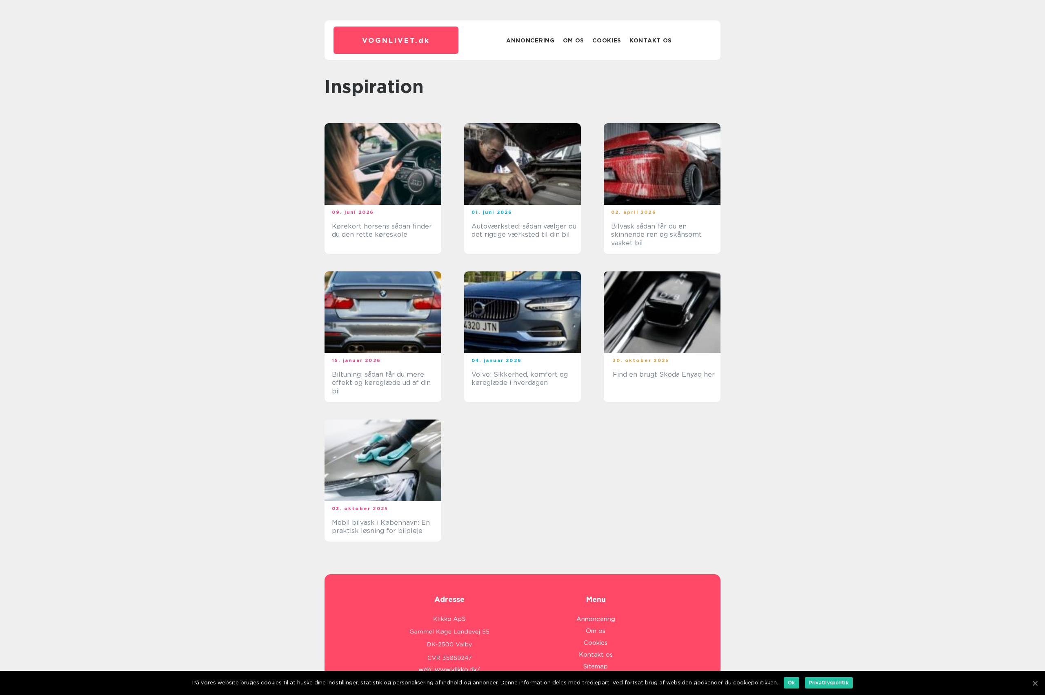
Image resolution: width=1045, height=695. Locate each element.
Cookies (606, 40)
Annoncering (530, 40)
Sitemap (595, 666)
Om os (574, 40)
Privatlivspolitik (829, 682)
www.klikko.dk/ (457, 669)
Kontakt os (650, 40)
